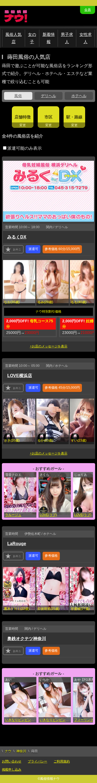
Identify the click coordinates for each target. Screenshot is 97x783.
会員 (87, 10)
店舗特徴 (23, 117)
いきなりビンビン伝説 (20, 720)
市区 (48, 117)
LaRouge (16, 543)
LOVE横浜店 (19, 375)
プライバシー (37, 761)
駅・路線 (74, 117)
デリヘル (48, 96)
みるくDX (16, 237)
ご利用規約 (62, 761)
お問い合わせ (11, 761)
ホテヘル (78, 96)
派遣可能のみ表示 (24, 148)
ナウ (8, 751)
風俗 (18, 96)
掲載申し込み (11, 769)
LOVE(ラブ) (48, 515)
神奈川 (21, 751)
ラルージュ (13, 515)
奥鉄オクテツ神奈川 (26, 638)
